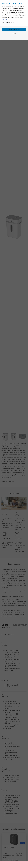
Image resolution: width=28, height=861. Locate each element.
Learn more (5, 19)
